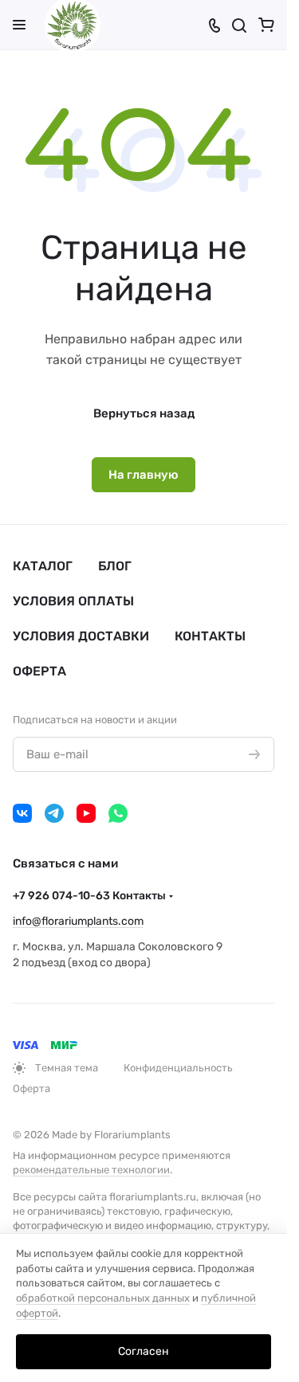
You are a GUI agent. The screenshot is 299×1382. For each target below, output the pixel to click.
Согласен (143, 1351)
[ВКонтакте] (22, 813)
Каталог (43, 566)
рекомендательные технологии (91, 1170)
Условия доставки (81, 636)
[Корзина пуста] (266, 25)
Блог (115, 566)
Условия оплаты (73, 601)
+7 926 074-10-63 (89, 895)
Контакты (210, 636)
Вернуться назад (144, 413)
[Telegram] (54, 813)
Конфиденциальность (178, 1068)
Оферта (39, 671)
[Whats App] (118, 813)
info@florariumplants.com (78, 921)
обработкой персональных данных (103, 1298)
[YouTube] (86, 813)
